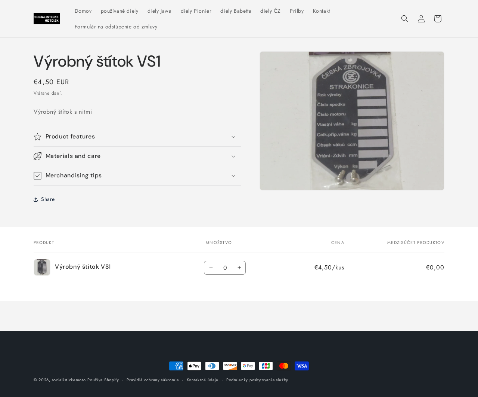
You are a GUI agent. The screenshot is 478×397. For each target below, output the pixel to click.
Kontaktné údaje (203, 380)
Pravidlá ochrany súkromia (153, 380)
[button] (405, 18)
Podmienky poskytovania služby (257, 380)
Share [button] (48, 199)
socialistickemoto (69, 380)
